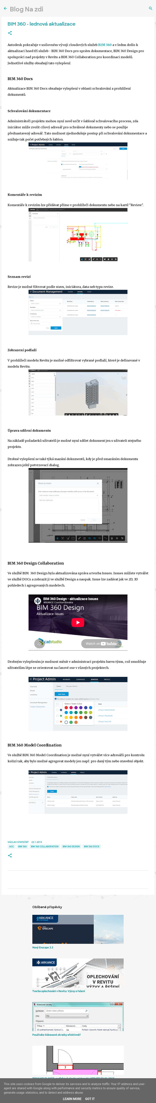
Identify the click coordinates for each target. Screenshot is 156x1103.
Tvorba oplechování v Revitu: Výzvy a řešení (58, 991)
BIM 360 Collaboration (44, 846)
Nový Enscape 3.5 (42, 947)
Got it (90, 1099)
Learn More (72, 1099)
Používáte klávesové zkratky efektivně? (56, 1034)
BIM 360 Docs (91, 846)
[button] (10, 33)
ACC (11, 846)
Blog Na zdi (26, 9)
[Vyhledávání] (150, 8)
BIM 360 (105, 45)
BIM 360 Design (71, 846)
